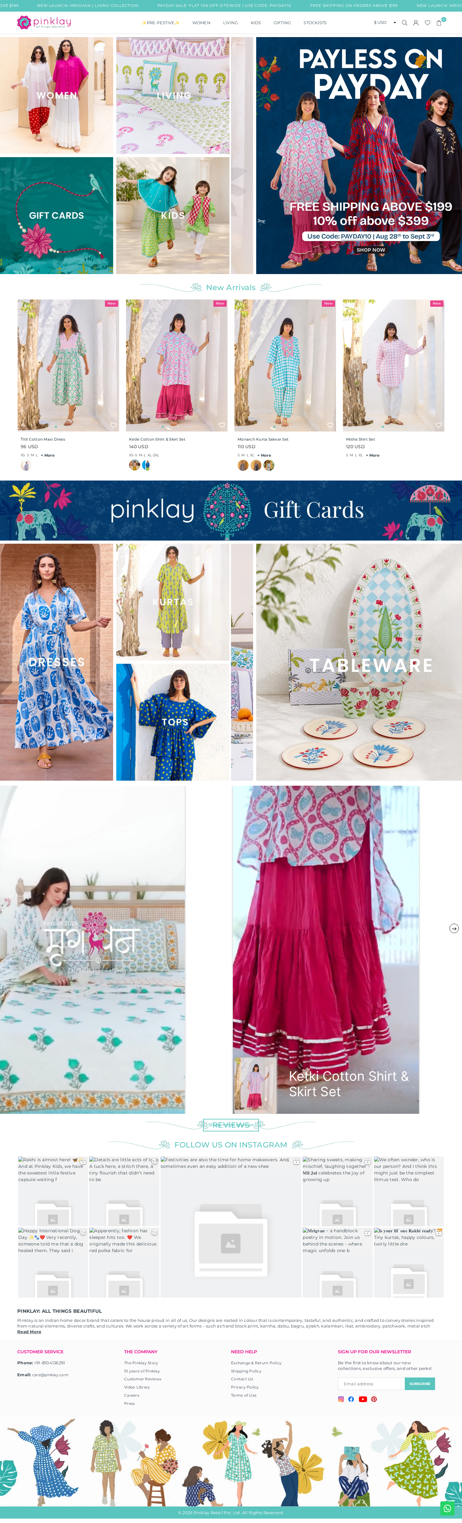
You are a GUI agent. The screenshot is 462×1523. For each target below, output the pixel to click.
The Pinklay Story (141, 1363)
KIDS (256, 22)
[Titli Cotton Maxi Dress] (68, 366)
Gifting (282, 22)
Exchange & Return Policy (256, 1363)
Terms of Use (243, 1395)
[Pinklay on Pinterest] (374, 1400)
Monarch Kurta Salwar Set (263, 439)
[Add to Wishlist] (113, 425)
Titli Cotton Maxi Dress (43, 439)
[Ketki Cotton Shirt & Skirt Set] (177, 366)
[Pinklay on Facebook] (351, 1400)
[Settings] (416, 22)
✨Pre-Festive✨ (160, 22)
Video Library (137, 1387)
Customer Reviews (142, 1379)
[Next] (454, 155)
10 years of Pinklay (142, 1371)
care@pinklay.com (50, 1374)
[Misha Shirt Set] (393, 366)
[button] (439, 22)
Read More (29, 1331)
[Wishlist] (427, 22)
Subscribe (420, 1384)
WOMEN (201, 22)
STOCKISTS (315, 22)
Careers (131, 1395)
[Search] (404, 22)
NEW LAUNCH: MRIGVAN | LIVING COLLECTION (383, 5)
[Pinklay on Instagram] (341, 1400)
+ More (48, 455)
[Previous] (239, 155)
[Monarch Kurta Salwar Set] (285, 366)
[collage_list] (56, 95)
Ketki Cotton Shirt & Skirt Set (157, 439)
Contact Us (242, 1379)
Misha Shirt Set (360, 439)
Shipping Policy (246, 1371)
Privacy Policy (245, 1387)
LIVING (230, 22)
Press (129, 1403)
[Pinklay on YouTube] (362, 1400)
